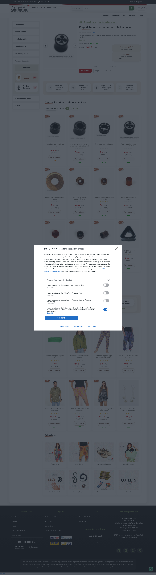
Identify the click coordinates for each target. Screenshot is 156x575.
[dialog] (78, 288)
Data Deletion (65, 326)
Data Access (78, 326)
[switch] (106, 285)
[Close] (117, 249)
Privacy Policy (91, 326)
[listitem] (78, 280)
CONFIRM (61, 318)
